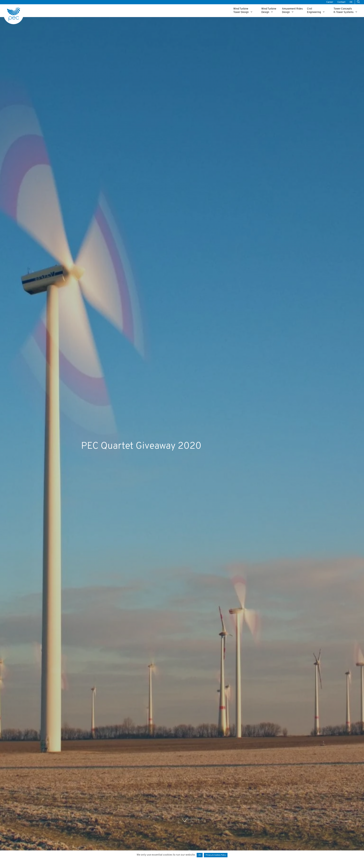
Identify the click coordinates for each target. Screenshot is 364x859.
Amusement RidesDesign (292, 11)
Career (329, 2)
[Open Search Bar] (358, 2)
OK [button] (199, 855)
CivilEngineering (314, 11)
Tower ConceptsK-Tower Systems (343, 11)
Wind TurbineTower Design (241, 11)
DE (351, 2)
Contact (341, 2)
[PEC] (13, 14)
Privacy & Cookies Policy (216, 855)
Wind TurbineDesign (268, 11)
